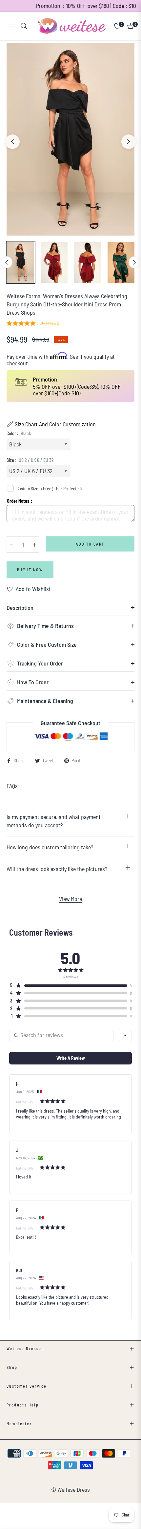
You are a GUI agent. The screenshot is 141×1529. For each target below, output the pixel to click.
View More (70, 898)
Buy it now (30, 569)
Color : (19, 433)
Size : (30, 460)
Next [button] (128, 141)
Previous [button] (12, 141)
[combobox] (125, 1035)
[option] (70, 139)
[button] (33, 324)
